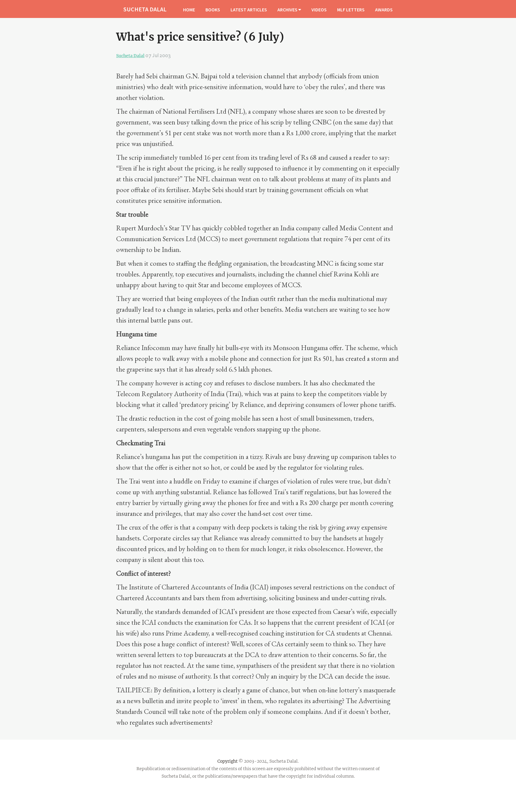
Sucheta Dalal (130, 55)
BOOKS (212, 10)
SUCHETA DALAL (145, 9)
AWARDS (384, 10)
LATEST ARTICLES (249, 10)
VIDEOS (319, 10)
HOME (189, 10)
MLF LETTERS (351, 10)
